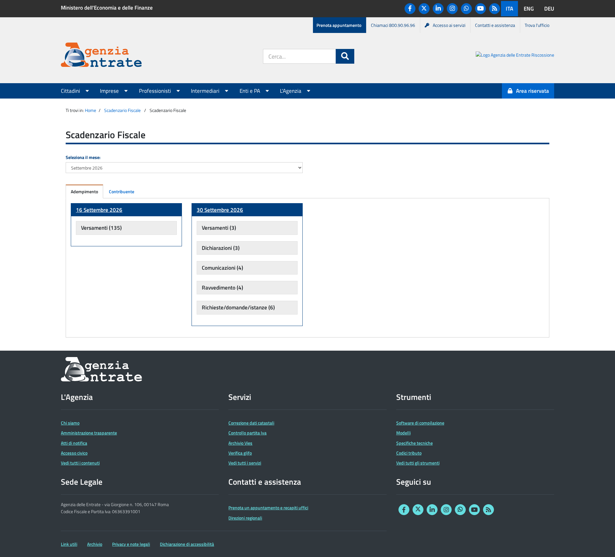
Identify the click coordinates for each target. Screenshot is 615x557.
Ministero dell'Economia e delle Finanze (107, 8)
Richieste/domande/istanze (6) (238, 307)
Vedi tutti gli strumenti (417, 462)
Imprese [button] (110, 91)
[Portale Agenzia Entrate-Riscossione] (515, 55)
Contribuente (121, 191)
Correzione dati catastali (251, 422)
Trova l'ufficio (537, 25)
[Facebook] (410, 8)
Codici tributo (409, 453)
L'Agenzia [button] (291, 91)
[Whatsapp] (466, 8)
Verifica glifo (240, 453)
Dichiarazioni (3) (221, 248)
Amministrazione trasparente (89, 432)
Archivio (94, 544)
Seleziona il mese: (83, 157)
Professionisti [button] (155, 91)
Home (90, 110)
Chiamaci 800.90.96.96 (393, 25)
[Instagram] (452, 8)
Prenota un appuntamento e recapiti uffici (268, 507)
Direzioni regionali (245, 517)
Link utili (69, 544)
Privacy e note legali (131, 544)
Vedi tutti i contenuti (80, 462)
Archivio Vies (240, 443)
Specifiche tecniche (414, 443)
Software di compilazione (420, 422)
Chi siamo (70, 422)
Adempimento (84, 191)
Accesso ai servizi (449, 25)
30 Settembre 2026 (220, 210)
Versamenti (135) (101, 228)
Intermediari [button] (206, 91)
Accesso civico (74, 453)
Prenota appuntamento (338, 25)
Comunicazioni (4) (222, 268)
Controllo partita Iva (247, 432)
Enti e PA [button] (250, 91)
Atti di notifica (74, 443)
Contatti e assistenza (495, 25)
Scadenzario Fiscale (122, 110)
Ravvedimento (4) (222, 287)
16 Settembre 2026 (99, 210)
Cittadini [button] (71, 91)
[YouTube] (480, 8)
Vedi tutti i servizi (244, 462)
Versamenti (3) (219, 228)
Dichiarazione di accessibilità (187, 544)
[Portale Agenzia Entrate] (101, 55)
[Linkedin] (438, 8)
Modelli (403, 432)
